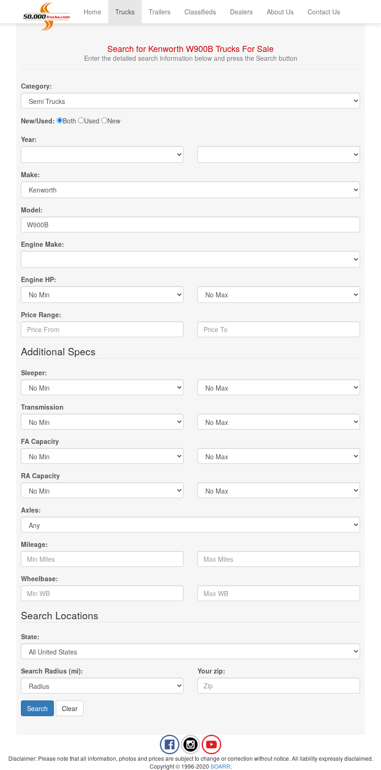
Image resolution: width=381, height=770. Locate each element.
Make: (30, 174)
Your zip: (211, 670)
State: (30, 636)
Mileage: (34, 544)
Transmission (42, 406)
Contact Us (324, 11)
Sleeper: (34, 372)
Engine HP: (38, 279)
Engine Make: (42, 244)
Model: (32, 209)
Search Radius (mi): (52, 670)
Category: (36, 85)
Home (92, 11)
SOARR (220, 766)
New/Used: (38, 120)
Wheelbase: (39, 578)
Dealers (241, 11)
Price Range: (41, 314)
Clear (70, 708)
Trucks (125, 11)
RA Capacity (40, 475)
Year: (29, 139)
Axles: (31, 509)
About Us (280, 11)
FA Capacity (40, 441)
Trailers (160, 11)
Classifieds (200, 11)
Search (37, 708)
